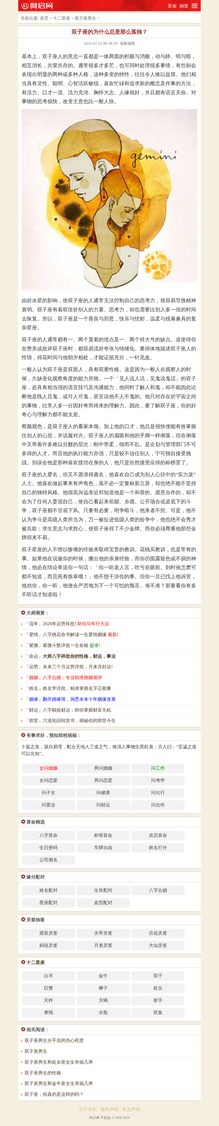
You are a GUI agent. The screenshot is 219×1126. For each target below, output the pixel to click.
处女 (158, 988)
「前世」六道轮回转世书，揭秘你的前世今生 (70, 720)
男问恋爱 (103, 780)
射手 (158, 1000)
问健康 (103, 792)
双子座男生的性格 (43, 1072)
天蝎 (103, 1000)
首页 (44, 18)
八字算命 (48, 835)
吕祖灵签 (158, 933)
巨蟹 (48, 988)
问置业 (48, 804)
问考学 (158, 780)
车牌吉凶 (103, 847)
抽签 (183, 5)
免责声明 (131, 1109)
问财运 (103, 804)
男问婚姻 (103, 768)
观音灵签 (48, 933)
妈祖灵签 (48, 945)
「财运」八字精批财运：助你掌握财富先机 (68, 710)
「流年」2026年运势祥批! (67, 623)
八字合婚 (158, 890)
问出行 (158, 792)
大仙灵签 (158, 945)
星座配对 (48, 902)
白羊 (48, 975)
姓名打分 (158, 847)
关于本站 (88, 1109)
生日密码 (48, 847)
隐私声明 (109, 1109)
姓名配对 (48, 890)
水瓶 (103, 1012)
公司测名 (48, 859)
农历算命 (158, 835)
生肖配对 (103, 890)
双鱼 (158, 1012)
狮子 (103, 988)
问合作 (158, 804)
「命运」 (70, 656)
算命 (172, 5)
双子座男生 (85, 18)
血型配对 (103, 902)
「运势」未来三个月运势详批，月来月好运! (69, 666)
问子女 (48, 792)
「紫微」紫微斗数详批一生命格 (62, 645)
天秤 (48, 1000)
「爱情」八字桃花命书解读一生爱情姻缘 (71, 634)
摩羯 (48, 1012)
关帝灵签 (103, 933)
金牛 (103, 975)
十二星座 (61, 18)
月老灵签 (103, 945)
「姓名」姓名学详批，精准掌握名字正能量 (68, 688)
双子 (158, 975)
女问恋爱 (48, 780)
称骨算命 (103, 835)
